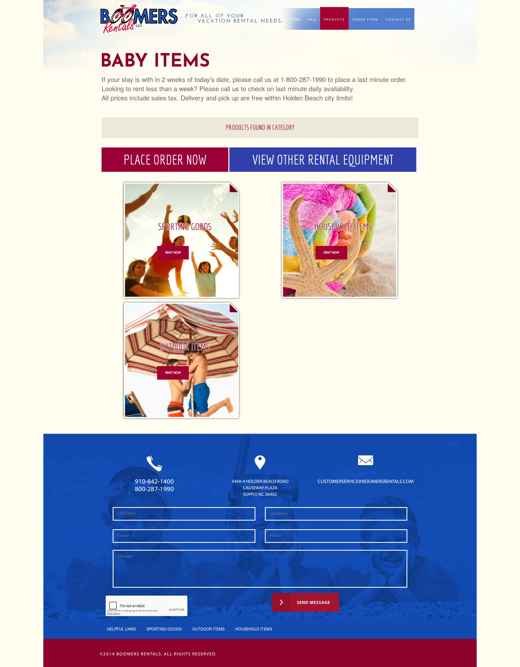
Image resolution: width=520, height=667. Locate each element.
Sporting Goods (164, 629)
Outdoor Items (208, 629)
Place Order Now (164, 159)
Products (334, 19)
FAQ (312, 19)
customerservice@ (366, 481)
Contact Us (398, 19)
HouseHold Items (253, 629)
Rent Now (173, 252)
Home (295, 19)
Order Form (365, 19)
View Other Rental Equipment (323, 159)
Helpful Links (121, 629)
